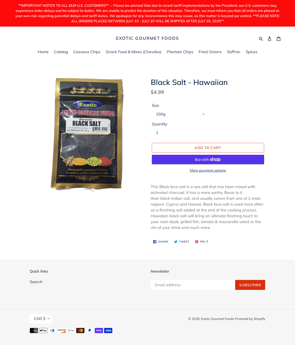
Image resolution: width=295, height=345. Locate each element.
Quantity (159, 123)
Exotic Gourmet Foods (147, 38)
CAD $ (40, 318)
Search (36, 281)
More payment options (208, 170)
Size (155, 105)
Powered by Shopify (250, 319)
